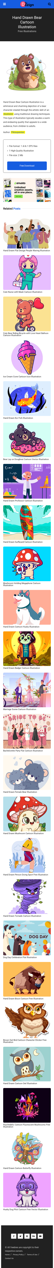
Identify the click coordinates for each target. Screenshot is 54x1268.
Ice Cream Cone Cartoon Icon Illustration (22, 376)
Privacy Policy (18, 1255)
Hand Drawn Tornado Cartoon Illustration (22, 916)
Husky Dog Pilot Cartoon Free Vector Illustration (25, 1209)
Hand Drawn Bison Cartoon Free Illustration (23, 998)
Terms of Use (32, 1255)
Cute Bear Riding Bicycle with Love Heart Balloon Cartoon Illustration (25, 334)
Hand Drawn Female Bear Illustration (20, 792)
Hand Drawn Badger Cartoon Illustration (21, 668)
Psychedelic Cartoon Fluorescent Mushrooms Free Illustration (26, 1125)
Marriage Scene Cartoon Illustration (19, 709)
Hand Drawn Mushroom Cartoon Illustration (23, 833)
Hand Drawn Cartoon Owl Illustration (20, 1083)
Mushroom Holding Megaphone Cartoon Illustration (21, 584)
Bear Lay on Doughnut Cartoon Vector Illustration (26, 459)
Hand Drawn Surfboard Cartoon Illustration (23, 542)
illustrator (8, 114)
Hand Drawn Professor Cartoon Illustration (23, 500)
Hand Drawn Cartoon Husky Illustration (21, 627)
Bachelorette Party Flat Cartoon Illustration (23, 750)
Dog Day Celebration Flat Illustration (20, 957)
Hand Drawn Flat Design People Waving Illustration (26, 250)
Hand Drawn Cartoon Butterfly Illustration (22, 1168)
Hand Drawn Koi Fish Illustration (18, 418)
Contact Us (9, 1258)
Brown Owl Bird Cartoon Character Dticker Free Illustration (25, 1041)
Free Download (27, 165)
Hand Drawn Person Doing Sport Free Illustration (25, 874)
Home (7, 1255)
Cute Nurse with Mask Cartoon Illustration (22, 292)
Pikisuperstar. (18, 132)
